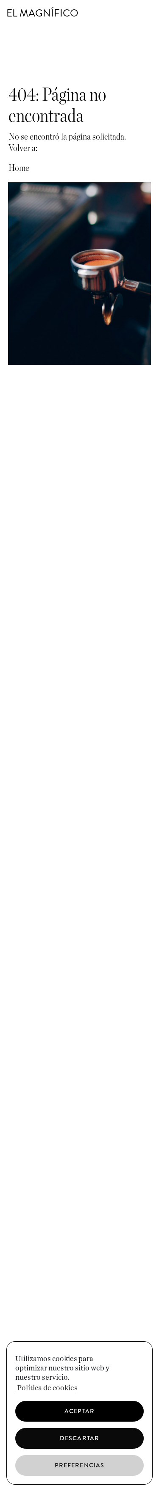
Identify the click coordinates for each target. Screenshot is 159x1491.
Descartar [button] (79, 1438)
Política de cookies (47, 1388)
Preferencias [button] (79, 1465)
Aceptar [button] (79, 1411)
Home (18, 168)
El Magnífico (42, 13)
